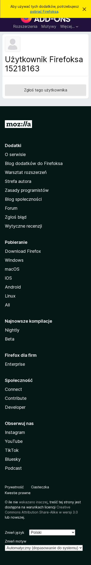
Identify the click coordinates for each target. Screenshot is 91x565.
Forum (11, 208)
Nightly (12, 330)
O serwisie (15, 154)
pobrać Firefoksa (44, 11)
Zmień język (14, 532)
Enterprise (15, 364)
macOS (12, 269)
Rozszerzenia (25, 26)
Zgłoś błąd (15, 217)
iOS (8, 278)
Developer (15, 407)
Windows (14, 260)
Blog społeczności (23, 199)
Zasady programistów (27, 190)
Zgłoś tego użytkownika (45, 90)
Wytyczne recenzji (23, 226)
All (7, 304)
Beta (9, 339)
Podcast (13, 468)
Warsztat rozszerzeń (26, 172)
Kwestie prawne (18, 493)
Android (13, 287)
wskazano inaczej (33, 502)
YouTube (14, 441)
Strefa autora (18, 181)
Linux (10, 295)
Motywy (48, 26)
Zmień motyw (15, 541)
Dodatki (13, 145)
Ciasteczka (40, 487)
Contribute (15, 398)
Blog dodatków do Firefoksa (34, 163)
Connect (13, 389)
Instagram (15, 432)
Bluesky (13, 459)
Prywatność (14, 487)
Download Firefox (23, 251)
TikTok (12, 450)
